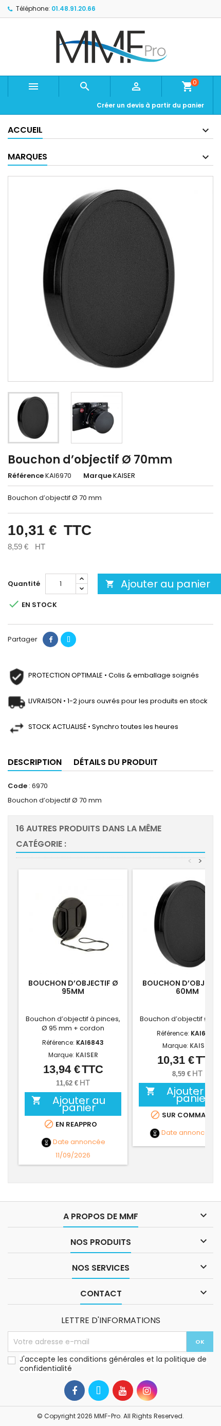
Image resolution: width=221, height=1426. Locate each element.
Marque (97, 475)
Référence (26, 475)
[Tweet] (68, 639)
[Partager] (50, 639)
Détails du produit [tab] (115, 762)
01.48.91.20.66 (73, 8)
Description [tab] (35, 762)
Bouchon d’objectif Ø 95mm (73, 987)
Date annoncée (79, 1142)
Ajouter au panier (157, 584)
